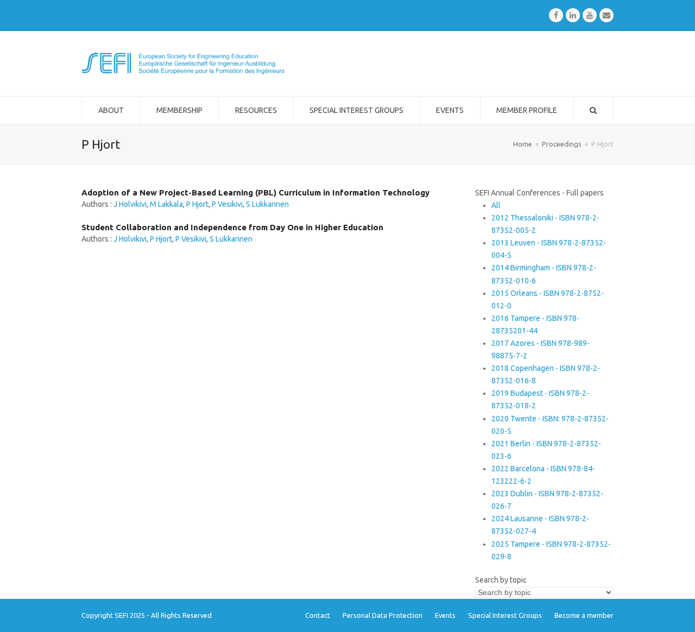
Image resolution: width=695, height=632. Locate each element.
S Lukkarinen (267, 204)
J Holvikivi (130, 204)
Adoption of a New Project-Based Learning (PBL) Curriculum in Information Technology (255, 192)
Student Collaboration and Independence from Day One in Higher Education (232, 227)
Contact (317, 615)
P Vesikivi (227, 204)
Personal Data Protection (382, 615)
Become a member (584, 615)
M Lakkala (166, 204)
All (496, 205)
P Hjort (197, 204)
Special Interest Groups (505, 615)
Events (445, 615)
